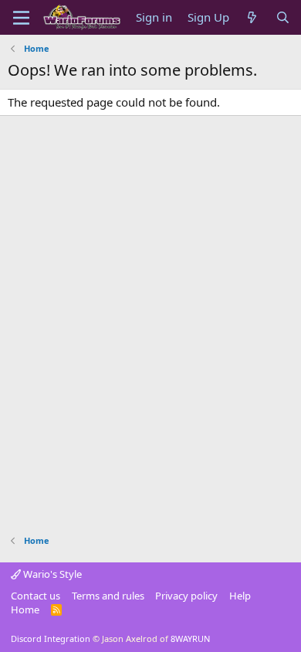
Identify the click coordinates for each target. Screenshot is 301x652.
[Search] (283, 17)
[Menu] (21, 17)
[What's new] (252, 17)
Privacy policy (186, 596)
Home (25, 609)
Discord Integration (50, 638)
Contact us (35, 596)
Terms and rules (108, 596)
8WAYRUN (190, 638)
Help (240, 596)
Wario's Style (51, 574)
